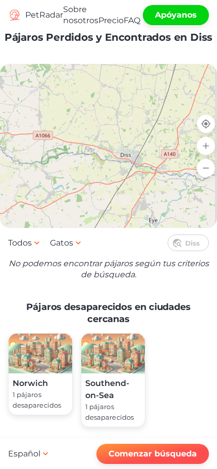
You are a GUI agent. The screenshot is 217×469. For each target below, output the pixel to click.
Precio (111, 20)
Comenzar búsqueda (152, 453)
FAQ (132, 20)
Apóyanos (176, 15)
